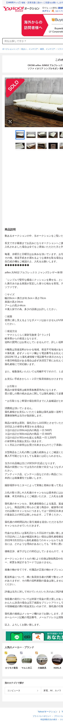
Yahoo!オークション (47, 711)
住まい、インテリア (29, 49)
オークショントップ (10, 49)
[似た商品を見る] (10, 122)
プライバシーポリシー (42, 716)
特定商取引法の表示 (49, 719)
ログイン (46, 11)
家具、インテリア (47, 49)
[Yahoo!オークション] (21, 7)
